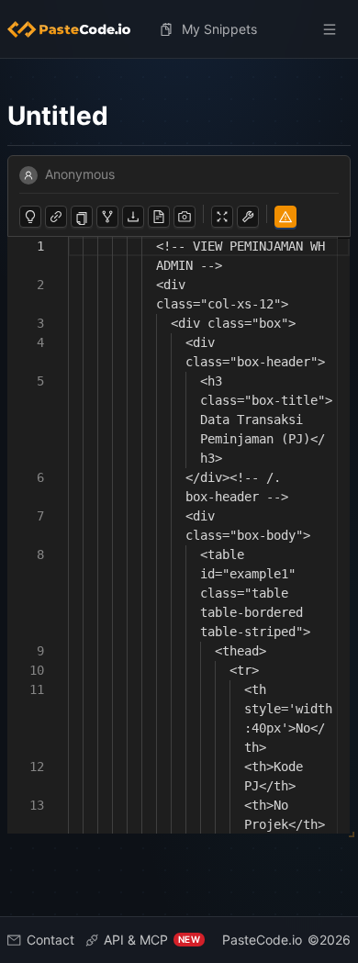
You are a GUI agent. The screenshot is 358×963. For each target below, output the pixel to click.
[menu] (179, 29)
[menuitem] (76, 29)
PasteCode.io (262, 939)
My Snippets (219, 29)
